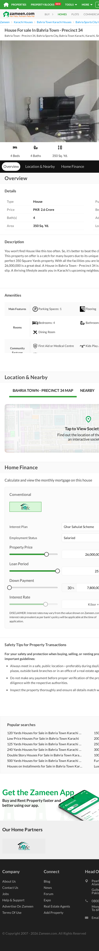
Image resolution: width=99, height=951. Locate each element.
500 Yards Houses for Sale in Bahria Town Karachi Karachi (45, 761)
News (48, 888)
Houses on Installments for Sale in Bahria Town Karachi (45, 766)
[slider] (46, 554)
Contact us (10, 888)
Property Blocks (45, 4)
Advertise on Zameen (17, 906)
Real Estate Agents (57, 906)
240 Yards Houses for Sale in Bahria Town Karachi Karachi (45, 750)
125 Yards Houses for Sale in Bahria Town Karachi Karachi (45, 744)
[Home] (6, 4)
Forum (48, 894)
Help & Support (13, 900)
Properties (18, 4)
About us (9, 881)
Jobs (5, 894)
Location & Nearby (40, 166)
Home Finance (72, 166)
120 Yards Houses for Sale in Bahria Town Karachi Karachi (45, 733)
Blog (47, 881)
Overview (11, 166)
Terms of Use (11, 912)
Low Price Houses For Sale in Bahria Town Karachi (43, 738)
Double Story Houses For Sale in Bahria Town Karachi (45, 755)
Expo (47, 900)
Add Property (53, 912)
